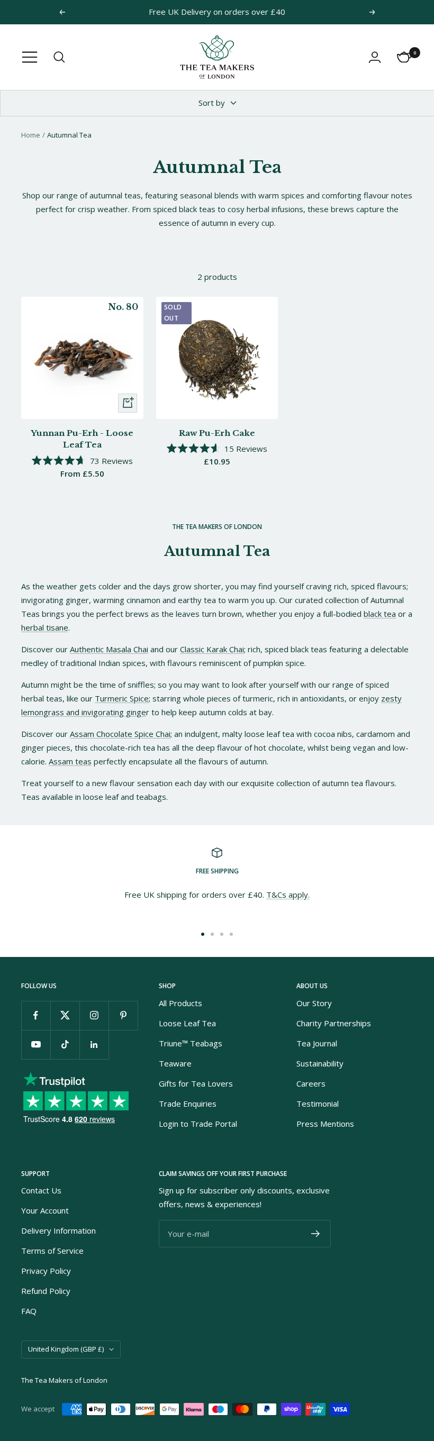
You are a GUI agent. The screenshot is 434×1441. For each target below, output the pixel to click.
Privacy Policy (46, 1270)
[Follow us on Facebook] (35, 1015)
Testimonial (317, 1103)
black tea (380, 613)
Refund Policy (45, 1290)
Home (30, 135)
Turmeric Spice (122, 698)
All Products (180, 1003)
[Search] (59, 57)
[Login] (374, 57)
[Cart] (404, 57)
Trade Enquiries (187, 1103)
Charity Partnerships (333, 1023)
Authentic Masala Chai (109, 649)
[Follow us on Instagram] (93, 1015)
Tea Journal (316, 1043)
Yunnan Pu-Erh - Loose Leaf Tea (82, 439)
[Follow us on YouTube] (35, 1044)
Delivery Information (58, 1230)
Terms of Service (52, 1250)
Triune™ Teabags (190, 1043)
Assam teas (70, 761)
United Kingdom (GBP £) (66, 1349)
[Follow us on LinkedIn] (93, 1044)
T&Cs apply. (288, 894)
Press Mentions (325, 1123)
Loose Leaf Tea (187, 1023)
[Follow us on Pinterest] (123, 1015)
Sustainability (319, 1063)
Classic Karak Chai (212, 649)
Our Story (314, 1003)
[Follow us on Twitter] (64, 1015)
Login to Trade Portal (198, 1123)
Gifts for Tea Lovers (196, 1083)
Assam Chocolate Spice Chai (120, 733)
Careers (311, 1083)
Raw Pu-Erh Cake (217, 433)
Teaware (175, 1063)
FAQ (29, 1311)
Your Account (45, 1210)
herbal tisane (44, 627)
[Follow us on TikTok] (64, 1044)
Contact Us (41, 1190)
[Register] (315, 1233)
